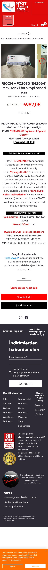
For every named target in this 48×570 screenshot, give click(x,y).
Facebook (40, 405)
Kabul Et (35, 566)
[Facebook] (26, 317)
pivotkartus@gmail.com (16, 502)
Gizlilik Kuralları (15, 560)
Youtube (40, 414)
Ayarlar (12, 566)
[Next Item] (42, 61)
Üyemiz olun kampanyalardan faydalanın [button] (37, 331)
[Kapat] (45, 552)
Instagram (39, 409)
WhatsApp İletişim (13, 506)
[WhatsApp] (20, 317)
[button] (44, 24)
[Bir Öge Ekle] (28, 282)
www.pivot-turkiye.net (32, 483)
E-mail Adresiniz (18, 357)
